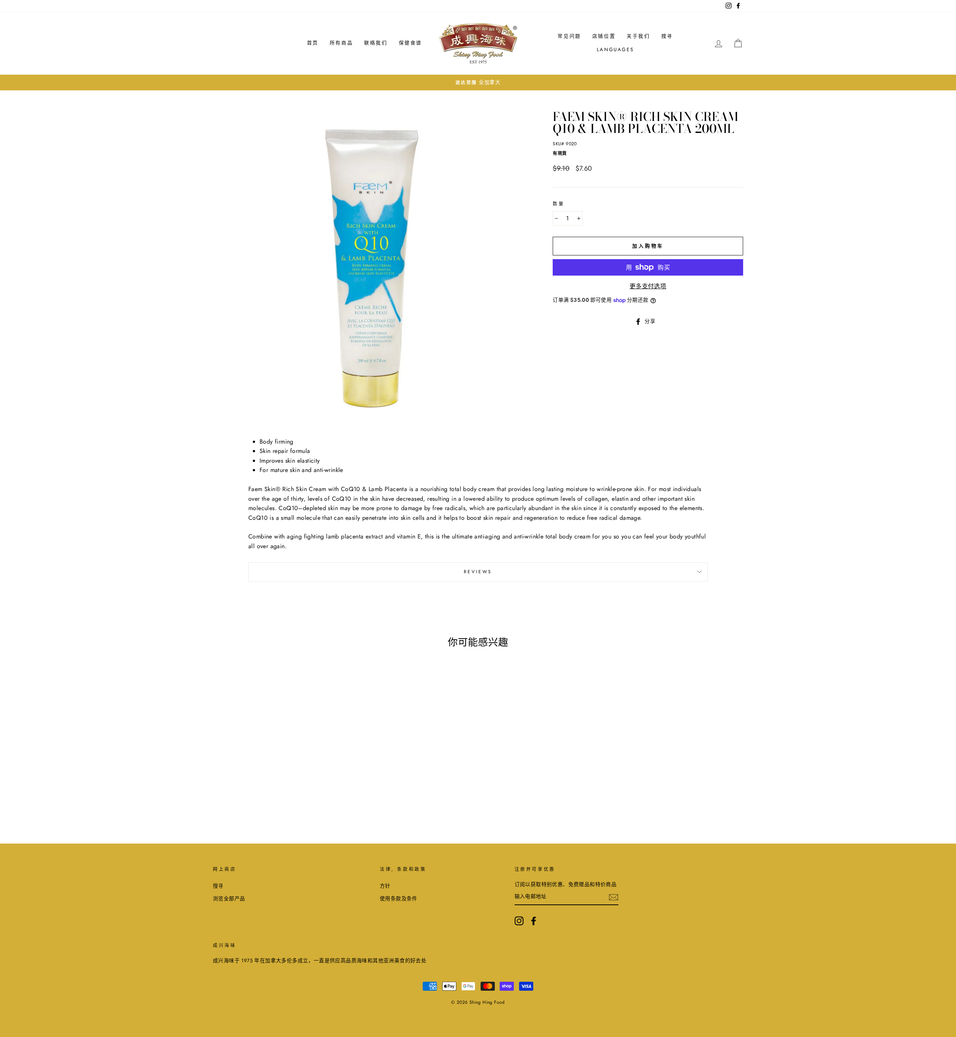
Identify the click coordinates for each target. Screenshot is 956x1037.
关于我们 (638, 36)
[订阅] (613, 897)
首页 (313, 42)
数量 (558, 204)
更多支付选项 (648, 286)
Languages (615, 49)
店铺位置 (603, 36)
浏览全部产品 (229, 898)
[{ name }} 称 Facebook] (533, 920)
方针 (385, 885)
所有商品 (341, 42)
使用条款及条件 (399, 898)
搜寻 (667, 36)
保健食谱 (410, 42)
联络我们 (375, 42)
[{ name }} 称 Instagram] (519, 920)
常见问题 (569, 36)
